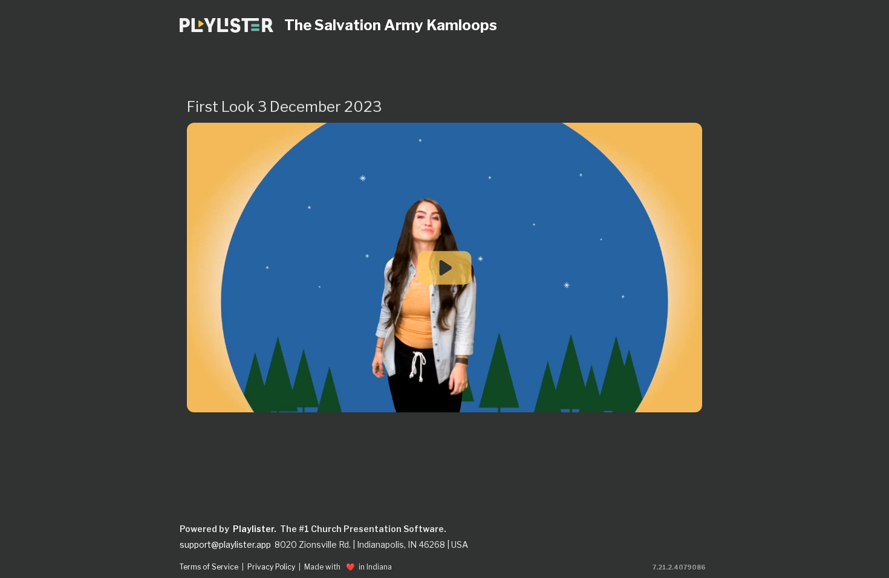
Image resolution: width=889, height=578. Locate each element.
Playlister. (254, 529)
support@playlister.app (225, 545)
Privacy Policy (271, 567)
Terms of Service (209, 567)
